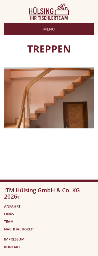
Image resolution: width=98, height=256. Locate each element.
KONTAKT (12, 247)
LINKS (9, 214)
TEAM (9, 221)
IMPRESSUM (14, 239)
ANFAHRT (12, 206)
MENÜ (49, 29)
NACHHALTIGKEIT (19, 229)
